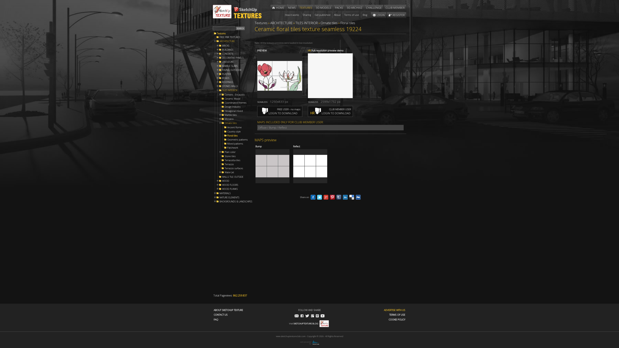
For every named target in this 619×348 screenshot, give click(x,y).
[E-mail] (297, 316)
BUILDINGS (227, 49)
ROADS (225, 78)
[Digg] (358, 197)
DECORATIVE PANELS (233, 57)
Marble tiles (231, 115)
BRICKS (225, 45)
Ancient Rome (234, 127)
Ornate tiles (231, 123)
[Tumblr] (338, 197)
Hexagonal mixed (234, 111)
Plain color (230, 152)
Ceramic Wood (232, 98)
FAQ (216, 319)
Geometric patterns (237, 139)
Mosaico (229, 119)
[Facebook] (313, 197)
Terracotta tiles (232, 160)
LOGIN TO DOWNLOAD (282, 113)
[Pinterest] (332, 197)
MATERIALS (225, 193)
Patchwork (232, 147)
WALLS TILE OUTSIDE (232, 176)
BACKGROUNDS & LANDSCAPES (236, 201)
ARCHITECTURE (227, 41)
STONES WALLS (230, 86)
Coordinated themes (235, 102)
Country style (234, 131)
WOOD (225, 180)
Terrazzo (229, 164)
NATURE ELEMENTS (229, 197)
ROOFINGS (227, 82)
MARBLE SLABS (230, 66)
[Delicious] (351, 197)
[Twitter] (319, 197)
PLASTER (226, 74)
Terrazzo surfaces (234, 168)
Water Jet (229, 172)
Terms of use (397, 314)
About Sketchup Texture (228, 310)
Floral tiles (232, 135)
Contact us (221, 314)
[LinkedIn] (345, 197)
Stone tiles (230, 156)
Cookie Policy (397, 319)
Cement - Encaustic (235, 94)
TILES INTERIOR (229, 90)
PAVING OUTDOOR (231, 70)
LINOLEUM (227, 61)
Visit (303, 323)
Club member (395, 8)
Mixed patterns (235, 143)
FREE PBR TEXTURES (230, 37)
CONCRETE (227, 53)
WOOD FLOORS (230, 185)
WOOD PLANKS (230, 189)
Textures (221, 33)
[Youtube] (322, 316)
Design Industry (233, 106)
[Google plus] (326, 197)
